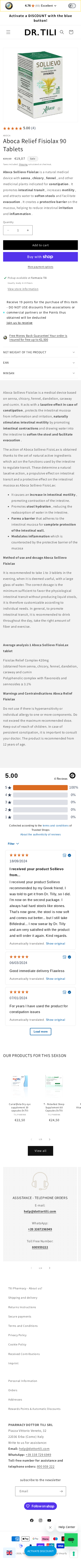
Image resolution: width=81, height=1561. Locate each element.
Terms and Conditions (23, 1326)
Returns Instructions (22, 1307)
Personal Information (22, 1381)
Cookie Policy (17, 1344)
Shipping (23, 164)
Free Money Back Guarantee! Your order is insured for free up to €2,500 (38, 338)
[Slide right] (49, 1139)
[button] (8, 32)
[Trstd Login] (74, 5)
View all (41, 1151)
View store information (23, 289)
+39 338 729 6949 (38, 1454)
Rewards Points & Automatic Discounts (34, 1409)
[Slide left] (31, 1139)
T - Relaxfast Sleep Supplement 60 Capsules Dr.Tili (54, 1107)
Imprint (13, 1363)
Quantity (8, 222)
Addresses (15, 1399)
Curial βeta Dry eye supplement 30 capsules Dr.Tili (20, 1107)
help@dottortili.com (34, 1448)
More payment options (40, 266)
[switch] (72, 6)
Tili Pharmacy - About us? (25, 1288)
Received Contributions (24, 1354)
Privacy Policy (17, 1335)
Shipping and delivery (22, 1297)
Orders (12, 1390)
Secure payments (19, 1316)
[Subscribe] (61, 1491)
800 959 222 (46, 1466)
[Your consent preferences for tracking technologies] (74, 1554)
